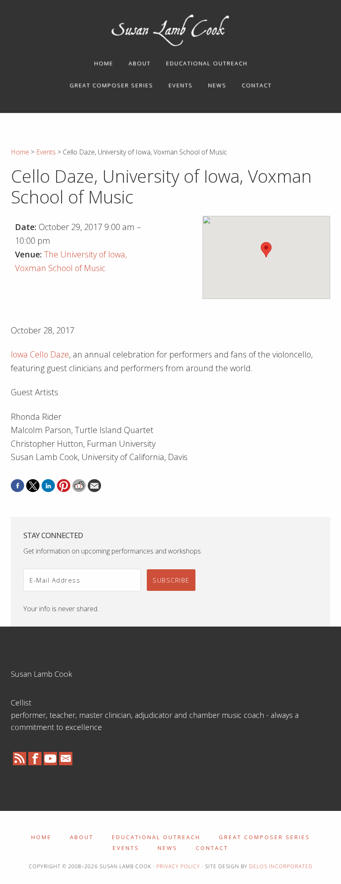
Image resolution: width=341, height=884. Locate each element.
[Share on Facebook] (17, 485)
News (168, 848)
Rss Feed (19, 758)
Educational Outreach (156, 837)
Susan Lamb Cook (170, 30)
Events (126, 848)
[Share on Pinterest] (63, 485)
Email (65, 758)
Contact (212, 848)
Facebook (35, 758)
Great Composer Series (264, 837)
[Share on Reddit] (79, 485)
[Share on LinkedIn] (48, 485)
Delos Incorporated (281, 866)
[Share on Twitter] (33, 485)
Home (41, 837)
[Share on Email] (94, 485)
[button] (266, 250)
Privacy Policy (178, 866)
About (82, 837)
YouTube (50, 758)
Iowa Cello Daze (40, 354)
